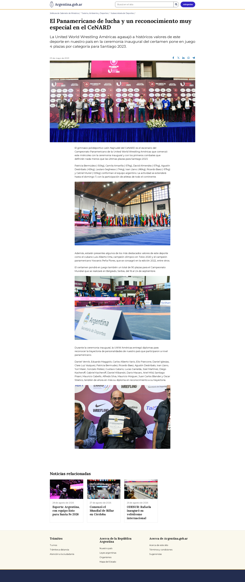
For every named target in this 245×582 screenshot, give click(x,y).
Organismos (105, 557)
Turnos (53, 545)
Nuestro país (106, 548)
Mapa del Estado (108, 562)
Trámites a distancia (59, 549)
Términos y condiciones (160, 549)
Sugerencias (155, 554)
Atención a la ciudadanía (62, 554)
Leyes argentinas (108, 553)
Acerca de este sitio (158, 545)
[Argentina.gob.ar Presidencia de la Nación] (66, 4)
